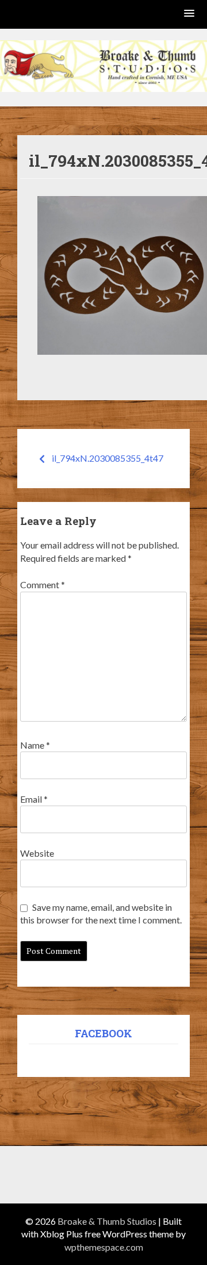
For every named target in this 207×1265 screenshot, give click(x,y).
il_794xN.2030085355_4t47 (107, 458)
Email (34, 798)
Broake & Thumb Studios (106, 1221)
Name (35, 744)
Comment (42, 584)
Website (37, 853)
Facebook (103, 1033)
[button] (189, 14)
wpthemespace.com (103, 1246)
